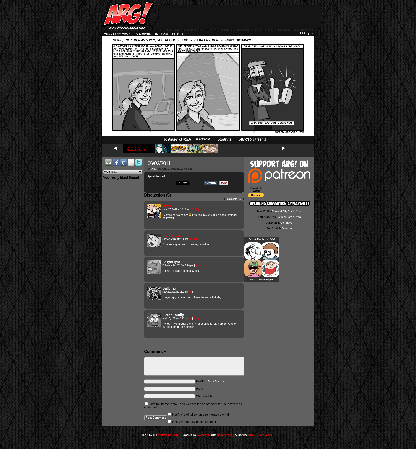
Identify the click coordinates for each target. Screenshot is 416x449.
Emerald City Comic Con (286, 211)
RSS (302, 33)
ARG (154, 168)
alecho (167, 206)
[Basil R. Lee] (154, 246)
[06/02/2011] (208, 133)
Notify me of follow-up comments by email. (201, 414)
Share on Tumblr (210, 183)
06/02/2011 (159, 163)
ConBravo (286, 222)
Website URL (205, 396)
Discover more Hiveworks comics (136, 148)
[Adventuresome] (253, 268)
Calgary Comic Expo (288, 217)
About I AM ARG (117, 33)
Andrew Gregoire (168, 435)
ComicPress (224, 435)
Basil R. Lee (171, 235)
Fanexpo (286, 228)
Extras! (161, 33)
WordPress (204, 435)
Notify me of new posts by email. (194, 421)
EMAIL (200, 388)
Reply (198, 209)
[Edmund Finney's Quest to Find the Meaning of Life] (253, 251)
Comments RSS (234, 199)
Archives (143, 33)
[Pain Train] (270, 268)
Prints (177, 33)
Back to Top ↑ (265, 435)
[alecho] (154, 217)
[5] (224, 139)
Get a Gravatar (216, 381)
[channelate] (270, 251)
